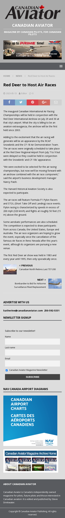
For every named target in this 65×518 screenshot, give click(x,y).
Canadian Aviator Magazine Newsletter (28, 370)
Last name (10, 347)
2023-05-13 (11, 93)
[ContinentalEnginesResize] (32, 57)
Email (7, 358)
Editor (24, 93)
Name (8, 336)
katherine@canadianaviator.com (23, 310)
